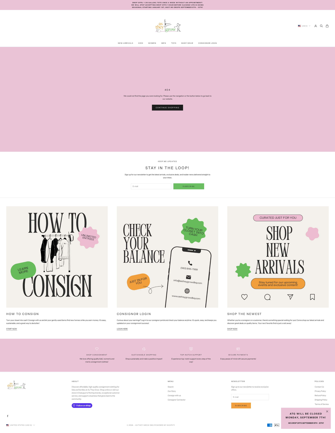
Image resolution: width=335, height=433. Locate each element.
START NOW (11, 329)
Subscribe (189, 186)
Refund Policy (320, 395)
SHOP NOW (232, 329)
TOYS (173, 43)
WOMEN (152, 43)
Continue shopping (167, 108)
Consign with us (174, 395)
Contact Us (319, 387)
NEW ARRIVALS (125, 43)
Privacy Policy (320, 391)
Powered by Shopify (164, 425)
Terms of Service (322, 404)
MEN (163, 43)
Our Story (172, 391)
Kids (140, 43)
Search (171, 387)
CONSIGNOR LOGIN (207, 43)
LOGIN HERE (122, 329)
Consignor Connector (176, 400)
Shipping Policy (321, 400)
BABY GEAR (187, 43)
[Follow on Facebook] (7, 416)
